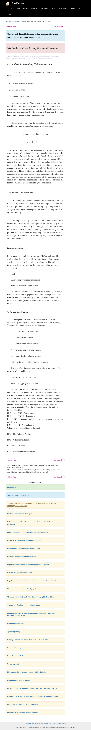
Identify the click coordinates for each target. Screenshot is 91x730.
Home (8, 21)
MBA (53, 8)
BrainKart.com (18, 3)
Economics (16, 21)
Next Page (57, 26)
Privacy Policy (30, 723)
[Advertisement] (77, 53)
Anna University (22, 8)
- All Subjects (18, 495)
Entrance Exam (74, 8)
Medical (34, 8)
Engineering (44, 8)
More (11, 14)
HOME (11, 8)
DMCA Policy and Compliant (57, 723)
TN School (62, 8)
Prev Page (13, 26)
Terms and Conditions (41, 723)
